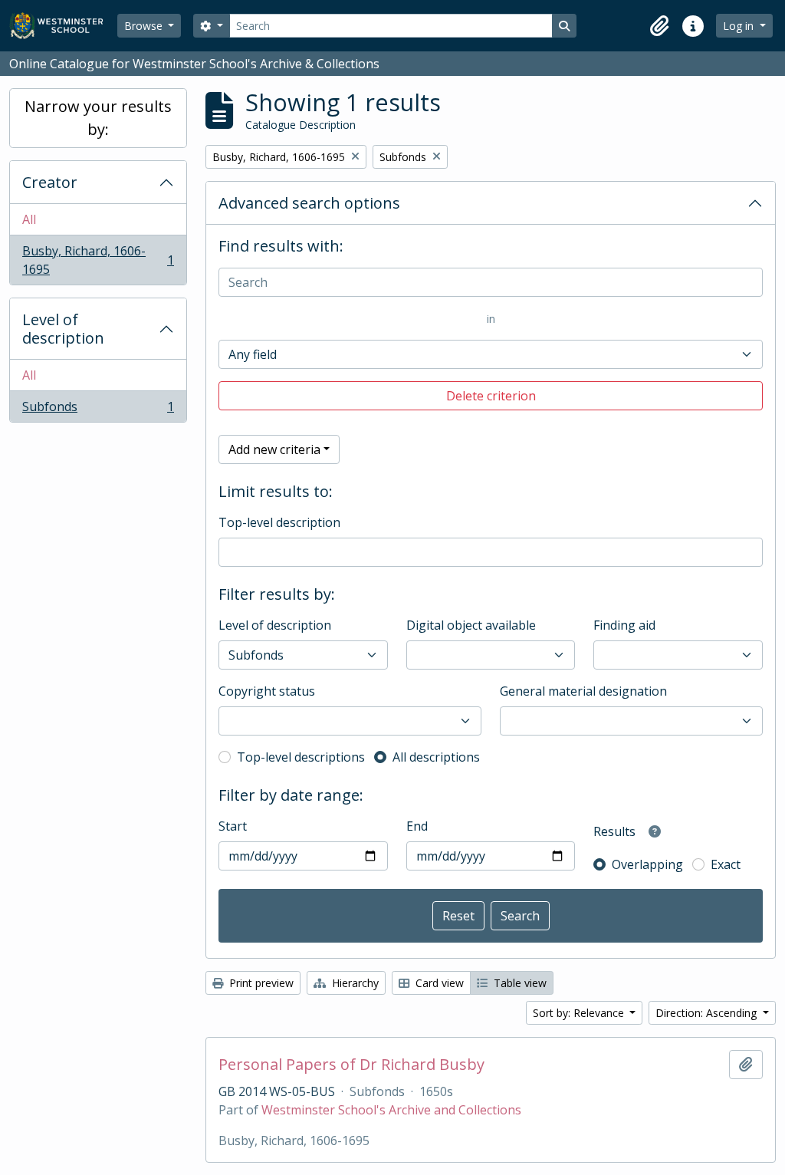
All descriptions (436, 757)
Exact (726, 864)
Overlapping (647, 864)
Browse (145, 25)
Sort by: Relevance (580, 1012)
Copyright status (266, 691)
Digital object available (471, 625)
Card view (438, 983)
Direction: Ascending (707, 1012)
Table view (519, 983)
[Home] (63, 25)
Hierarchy (354, 983)
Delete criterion (491, 395)
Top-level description (279, 522)
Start (232, 826)
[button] (659, 26)
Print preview (260, 983)
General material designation (583, 691)
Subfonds (97, 410)
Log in (740, 25)
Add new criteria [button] (274, 449)
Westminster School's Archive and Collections (391, 1109)
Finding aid (624, 625)
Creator (49, 182)
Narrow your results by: (98, 118)
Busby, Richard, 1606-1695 (97, 260)
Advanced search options (309, 203)
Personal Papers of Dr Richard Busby (351, 1064)
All (29, 219)
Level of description (63, 328)
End (417, 826)
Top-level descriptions (301, 757)
